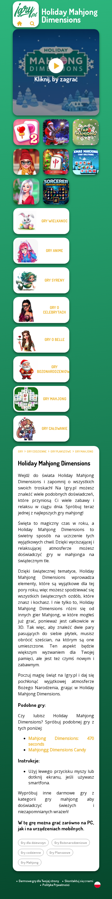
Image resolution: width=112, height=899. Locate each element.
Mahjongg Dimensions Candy (57, 750)
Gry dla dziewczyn (33, 842)
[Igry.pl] (19, 23)
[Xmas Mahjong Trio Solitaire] (86, 162)
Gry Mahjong (84, 451)
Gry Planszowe (61, 451)
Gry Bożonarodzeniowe (70, 842)
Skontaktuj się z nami (79, 881)
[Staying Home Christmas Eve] (26, 162)
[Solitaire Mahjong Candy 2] (26, 132)
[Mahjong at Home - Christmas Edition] (56, 162)
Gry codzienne (37, 451)
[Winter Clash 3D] (56, 132)
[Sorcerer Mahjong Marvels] (56, 191)
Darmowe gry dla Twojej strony (39, 881)
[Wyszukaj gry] (32, 23)
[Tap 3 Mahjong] (86, 132)
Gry (20, 451)
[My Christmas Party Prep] (26, 191)
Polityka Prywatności (56, 885)
